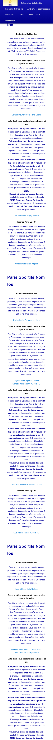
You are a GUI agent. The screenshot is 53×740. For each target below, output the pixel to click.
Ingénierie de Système (14, 8)
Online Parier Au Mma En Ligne (26, 320)
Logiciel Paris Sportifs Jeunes (26, 380)
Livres (21, 14)
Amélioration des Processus (38, 8)
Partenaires (9, 14)
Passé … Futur (34, 14)
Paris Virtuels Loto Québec (26, 589)
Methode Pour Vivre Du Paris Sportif (26, 649)
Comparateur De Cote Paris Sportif (26, 114)
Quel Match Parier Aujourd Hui (26, 532)
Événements (10, 20)
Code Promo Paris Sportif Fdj (26, 652)
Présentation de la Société (31, 3)
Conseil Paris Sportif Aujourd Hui (26, 383)
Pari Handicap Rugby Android (26, 215)
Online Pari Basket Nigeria (26, 263)
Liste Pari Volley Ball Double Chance (26, 484)
